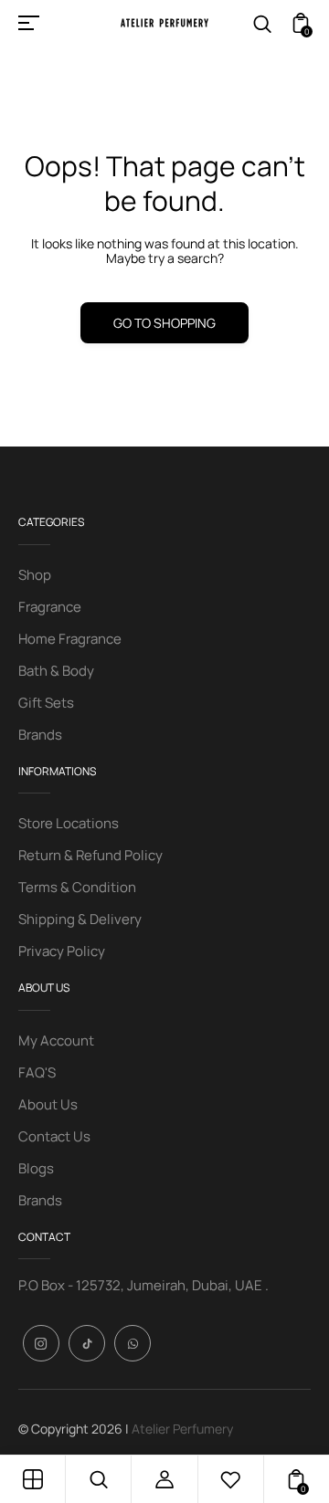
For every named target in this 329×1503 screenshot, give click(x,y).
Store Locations (68, 823)
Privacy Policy (61, 951)
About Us (48, 1104)
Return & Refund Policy (90, 855)
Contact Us (54, 1136)
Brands (40, 734)
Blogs (36, 1168)
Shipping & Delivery (80, 919)
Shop (34, 574)
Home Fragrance (70, 638)
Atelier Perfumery (182, 1428)
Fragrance (49, 606)
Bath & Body (56, 670)
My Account (56, 1040)
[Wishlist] (230, 1479)
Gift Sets (46, 702)
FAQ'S (37, 1072)
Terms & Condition (77, 887)
